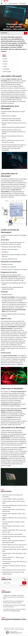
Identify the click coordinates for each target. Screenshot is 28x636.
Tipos (4, 66)
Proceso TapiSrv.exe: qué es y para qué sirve (14, 544)
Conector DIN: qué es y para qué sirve (12, 534)
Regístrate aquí (7, 628)
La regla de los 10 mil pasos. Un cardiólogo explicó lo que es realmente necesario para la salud (13, 597)
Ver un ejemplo (23, 585)
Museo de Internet (13, 3)
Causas (5, 64)
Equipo (13, 628)
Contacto (16, 629)
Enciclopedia (22, 3)
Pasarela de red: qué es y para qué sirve (13, 547)
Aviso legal (21, 629)
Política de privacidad (8, 629)
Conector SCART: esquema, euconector (13, 499)
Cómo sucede (7, 71)
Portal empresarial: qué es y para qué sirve (14, 570)
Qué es (5, 58)
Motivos (5, 61)
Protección (6, 69)
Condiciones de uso (19, 628)
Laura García (4, 32)
